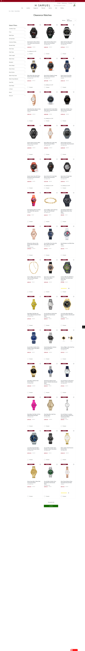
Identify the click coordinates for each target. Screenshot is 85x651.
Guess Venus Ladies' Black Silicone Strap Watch (49, 277)
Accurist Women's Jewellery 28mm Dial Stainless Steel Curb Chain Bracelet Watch (67, 415)
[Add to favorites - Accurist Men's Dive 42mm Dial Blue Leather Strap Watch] (57, 226)
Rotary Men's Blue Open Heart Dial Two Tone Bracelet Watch (33, 76)
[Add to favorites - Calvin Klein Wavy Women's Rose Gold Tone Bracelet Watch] (40, 92)
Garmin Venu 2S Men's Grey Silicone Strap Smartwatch (66, 109)
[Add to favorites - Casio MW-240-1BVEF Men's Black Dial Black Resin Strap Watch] (73, 192)
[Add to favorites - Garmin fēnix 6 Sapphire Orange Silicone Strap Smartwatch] (57, 58)
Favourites (70, 3)
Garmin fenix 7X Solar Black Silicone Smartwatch (66, 177)
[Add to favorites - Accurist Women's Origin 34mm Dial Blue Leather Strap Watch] (73, 363)
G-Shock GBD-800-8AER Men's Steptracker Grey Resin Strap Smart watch (67, 278)
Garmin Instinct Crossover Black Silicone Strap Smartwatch (33, 143)
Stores (75, 3)
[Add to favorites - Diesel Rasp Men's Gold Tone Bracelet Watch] (57, 397)
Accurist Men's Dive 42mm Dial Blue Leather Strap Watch (50, 244)
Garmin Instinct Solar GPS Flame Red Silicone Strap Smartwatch (33, 177)
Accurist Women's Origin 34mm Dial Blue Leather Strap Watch (67, 381)
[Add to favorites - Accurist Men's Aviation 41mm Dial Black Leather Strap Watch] (57, 430)
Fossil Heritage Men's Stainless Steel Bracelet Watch (50, 348)
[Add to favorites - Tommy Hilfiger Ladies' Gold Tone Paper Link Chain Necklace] (40, 260)
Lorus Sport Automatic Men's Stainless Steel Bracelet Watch (33, 448)
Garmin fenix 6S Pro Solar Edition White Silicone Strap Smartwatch (50, 109)
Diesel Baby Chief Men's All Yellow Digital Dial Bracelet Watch (34, 314)
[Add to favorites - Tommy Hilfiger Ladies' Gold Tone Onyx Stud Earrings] (73, 330)
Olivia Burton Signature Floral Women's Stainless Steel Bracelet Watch (50, 382)
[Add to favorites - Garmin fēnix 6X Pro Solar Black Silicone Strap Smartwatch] (57, 159)
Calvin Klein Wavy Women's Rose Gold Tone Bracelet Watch (34, 109)
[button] (3, 0)
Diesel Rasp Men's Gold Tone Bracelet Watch (50, 415)
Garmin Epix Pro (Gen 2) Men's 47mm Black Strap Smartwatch (33, 42)
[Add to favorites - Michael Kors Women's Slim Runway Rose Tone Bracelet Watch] (40, 226)
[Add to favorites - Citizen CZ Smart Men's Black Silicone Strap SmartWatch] (73, 25)
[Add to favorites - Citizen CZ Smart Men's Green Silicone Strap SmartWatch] (57, 25)
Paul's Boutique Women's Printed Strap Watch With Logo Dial (33, 210)
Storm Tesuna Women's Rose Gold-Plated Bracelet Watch (66, 482)
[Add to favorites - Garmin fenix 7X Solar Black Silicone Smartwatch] (73, 159)
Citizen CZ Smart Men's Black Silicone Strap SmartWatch (67, 42)
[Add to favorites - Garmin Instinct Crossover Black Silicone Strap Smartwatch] (40, 125)
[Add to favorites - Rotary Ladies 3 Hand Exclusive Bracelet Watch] (73, 430)
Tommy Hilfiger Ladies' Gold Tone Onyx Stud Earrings (67, 348)
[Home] (42, 5)
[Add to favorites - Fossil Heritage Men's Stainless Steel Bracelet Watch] (57, 330)
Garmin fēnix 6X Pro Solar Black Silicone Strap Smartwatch (50, 177)
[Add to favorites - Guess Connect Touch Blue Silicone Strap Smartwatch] (73, 58)
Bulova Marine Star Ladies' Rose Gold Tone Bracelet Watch (50, 143)
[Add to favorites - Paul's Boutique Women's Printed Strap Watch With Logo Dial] (40, 192)
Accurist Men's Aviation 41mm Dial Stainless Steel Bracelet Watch (50, 482)
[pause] (1, 0)
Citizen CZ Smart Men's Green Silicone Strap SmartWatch (50, 42)
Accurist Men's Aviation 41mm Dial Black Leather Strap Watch (50, 448)
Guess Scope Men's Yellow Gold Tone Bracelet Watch (33, 482)
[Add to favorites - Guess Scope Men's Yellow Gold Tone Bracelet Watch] (40, 464)
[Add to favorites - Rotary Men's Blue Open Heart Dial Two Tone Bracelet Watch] (40, 58)
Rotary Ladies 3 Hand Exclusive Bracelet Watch (67, 448)
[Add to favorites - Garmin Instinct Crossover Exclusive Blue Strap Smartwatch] (73, 125)
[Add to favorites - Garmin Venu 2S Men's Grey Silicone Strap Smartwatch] (73, 92)
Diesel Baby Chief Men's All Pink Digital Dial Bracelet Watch (33, 415)
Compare (31, 53)
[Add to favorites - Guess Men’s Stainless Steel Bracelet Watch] (40, 363)
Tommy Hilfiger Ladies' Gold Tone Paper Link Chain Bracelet (50, 210)
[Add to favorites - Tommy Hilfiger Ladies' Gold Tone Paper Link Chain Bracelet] (57, 192)
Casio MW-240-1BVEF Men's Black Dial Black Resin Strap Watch (66, 211)
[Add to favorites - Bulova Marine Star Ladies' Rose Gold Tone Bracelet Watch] (57, 125)
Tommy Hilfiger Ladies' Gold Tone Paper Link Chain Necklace (34, 277)
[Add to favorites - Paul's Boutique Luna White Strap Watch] (73, 226)
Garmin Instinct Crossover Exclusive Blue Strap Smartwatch (67, 143)
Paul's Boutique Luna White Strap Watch (67, 244)
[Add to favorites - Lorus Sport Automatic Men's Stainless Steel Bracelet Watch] (40, 430)
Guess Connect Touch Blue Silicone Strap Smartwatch (66, 76)
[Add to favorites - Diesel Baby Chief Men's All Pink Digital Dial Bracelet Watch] (40, 397)
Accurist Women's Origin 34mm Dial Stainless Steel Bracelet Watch (50, 315)
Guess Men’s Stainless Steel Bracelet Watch (32, 381)
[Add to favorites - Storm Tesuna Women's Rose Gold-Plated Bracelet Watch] (73, 464)
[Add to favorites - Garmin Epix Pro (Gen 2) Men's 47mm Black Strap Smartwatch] (40, 25)
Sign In (60, 3)
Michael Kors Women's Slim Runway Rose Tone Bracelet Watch (32, 244)
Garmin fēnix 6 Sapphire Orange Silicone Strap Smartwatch (50, 76)
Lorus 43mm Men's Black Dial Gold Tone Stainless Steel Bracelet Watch (67, 315)
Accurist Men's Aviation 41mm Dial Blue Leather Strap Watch (33, 348)
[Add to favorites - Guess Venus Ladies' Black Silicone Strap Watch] (57, 260)
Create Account (64, 3)
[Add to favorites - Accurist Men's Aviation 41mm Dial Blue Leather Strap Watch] (40, 330)
